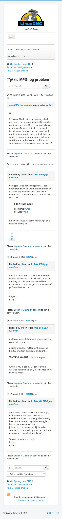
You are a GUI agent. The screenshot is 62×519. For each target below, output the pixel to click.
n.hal (27, 208)
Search (36, 49)
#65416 (29, 320)
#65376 (29, 257)
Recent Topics (23, 49)
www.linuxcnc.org (16, 56)
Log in (17, 153)
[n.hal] (11, 235)
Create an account (32, 153)
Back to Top (53, 512)
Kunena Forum (37, 500)
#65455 (29, 394)
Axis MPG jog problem (20, 104)
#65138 (49, 94)
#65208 (49, 164)
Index (11, 49)
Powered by (23, 500)
